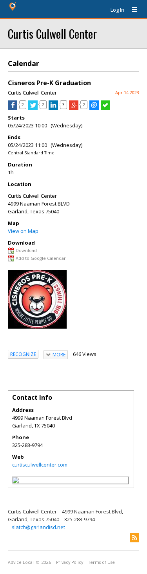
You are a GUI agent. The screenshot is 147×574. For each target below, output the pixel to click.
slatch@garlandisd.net (38, 527)
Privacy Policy (69, 562)
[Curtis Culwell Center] (16, 481)
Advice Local (21, 562)
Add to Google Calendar (41, 258)
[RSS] (134, 537)
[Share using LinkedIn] (53, 107)
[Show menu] (131, 9)
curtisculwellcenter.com (39, 464)
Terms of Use (101, 562)
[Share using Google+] (73, 107)
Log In (117, 9)
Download (26, 250)
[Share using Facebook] (12, 107)
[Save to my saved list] (105, 107)
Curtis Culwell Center (52, 33)
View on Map (23, 230)
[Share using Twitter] (33, 107)
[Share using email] (94, 107)
